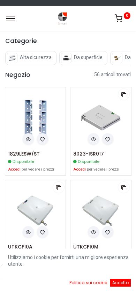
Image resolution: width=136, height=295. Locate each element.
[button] (28, 138)
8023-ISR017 (88, 154)
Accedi (14, 169)
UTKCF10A (20, 247)
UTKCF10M (85, 247)
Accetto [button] (120, 283)
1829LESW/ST (24, 154)
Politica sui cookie (88, 283)
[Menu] (11, 18)
